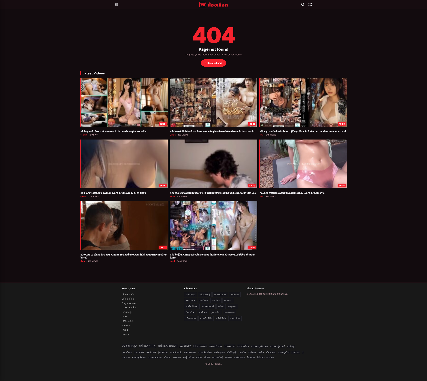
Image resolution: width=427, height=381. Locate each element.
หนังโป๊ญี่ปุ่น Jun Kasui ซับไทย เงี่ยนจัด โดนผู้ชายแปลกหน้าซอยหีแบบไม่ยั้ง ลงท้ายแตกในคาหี (212, 256)
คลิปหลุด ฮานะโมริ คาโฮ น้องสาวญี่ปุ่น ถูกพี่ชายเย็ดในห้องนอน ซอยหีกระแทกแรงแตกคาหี (303, 131)
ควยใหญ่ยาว (235, 318)
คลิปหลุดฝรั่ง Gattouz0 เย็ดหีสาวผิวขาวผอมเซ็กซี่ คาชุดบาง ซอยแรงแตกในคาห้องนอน (213, 192)
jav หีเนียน (215, 312)
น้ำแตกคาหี (251, 357)
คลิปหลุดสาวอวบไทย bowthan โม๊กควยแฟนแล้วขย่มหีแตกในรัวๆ (113, 192)
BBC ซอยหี (190, 300)
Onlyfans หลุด (129, 303)
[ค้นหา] (302, 4)
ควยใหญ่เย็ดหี (284, 352)
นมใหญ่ (221, 306)
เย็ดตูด (125, 329)
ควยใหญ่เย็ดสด (192, 306)
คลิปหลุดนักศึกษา (129, 307)
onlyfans (232, 306)
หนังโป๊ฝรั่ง (270, 357)
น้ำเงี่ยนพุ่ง (261, 357)
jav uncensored (155, 357)
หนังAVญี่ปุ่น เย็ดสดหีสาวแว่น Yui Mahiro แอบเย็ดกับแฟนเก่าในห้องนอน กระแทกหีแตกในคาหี (123, 256)
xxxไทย (261, 352)
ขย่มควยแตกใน (220, 294)
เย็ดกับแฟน (271, 352)
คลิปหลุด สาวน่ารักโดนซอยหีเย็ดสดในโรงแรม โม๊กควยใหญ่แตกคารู (292, 192)
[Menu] (116, 4)
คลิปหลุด (252, 352)
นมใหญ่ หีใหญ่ (128, 298)
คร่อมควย (177, 357)
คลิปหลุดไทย (191, 318)
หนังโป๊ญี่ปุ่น (127, 312)
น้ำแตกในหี (190, 312)
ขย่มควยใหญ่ (204, 294)
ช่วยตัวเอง (126, 325)
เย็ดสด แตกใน (128, 294)
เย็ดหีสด (207, 357)
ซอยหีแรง (216, 300)
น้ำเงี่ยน (199, 357)
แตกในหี (242, 352)
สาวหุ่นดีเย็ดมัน (188, 357)
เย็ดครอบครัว (128, 321)
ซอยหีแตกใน (230, 312)
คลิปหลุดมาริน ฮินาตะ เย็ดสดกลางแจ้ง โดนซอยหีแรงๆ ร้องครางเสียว (113, 131)
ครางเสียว (228, 300)
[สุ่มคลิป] (310, 4)
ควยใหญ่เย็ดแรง (139, 357)
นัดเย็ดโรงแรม (239, 357)
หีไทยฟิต (167, 357)
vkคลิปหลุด (190, 294)
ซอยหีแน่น (229, 357)
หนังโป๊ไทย (203, 300)
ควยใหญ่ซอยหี (208, 306)
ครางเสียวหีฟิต (206, 318)
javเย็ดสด (235, 294)
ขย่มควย (125, 334)
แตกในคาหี (203, 312)
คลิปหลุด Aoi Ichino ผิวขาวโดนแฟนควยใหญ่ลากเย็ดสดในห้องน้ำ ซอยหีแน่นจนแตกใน (212, 131)
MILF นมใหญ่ (217, 357)
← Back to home (213, 63)
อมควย (125, 316)
